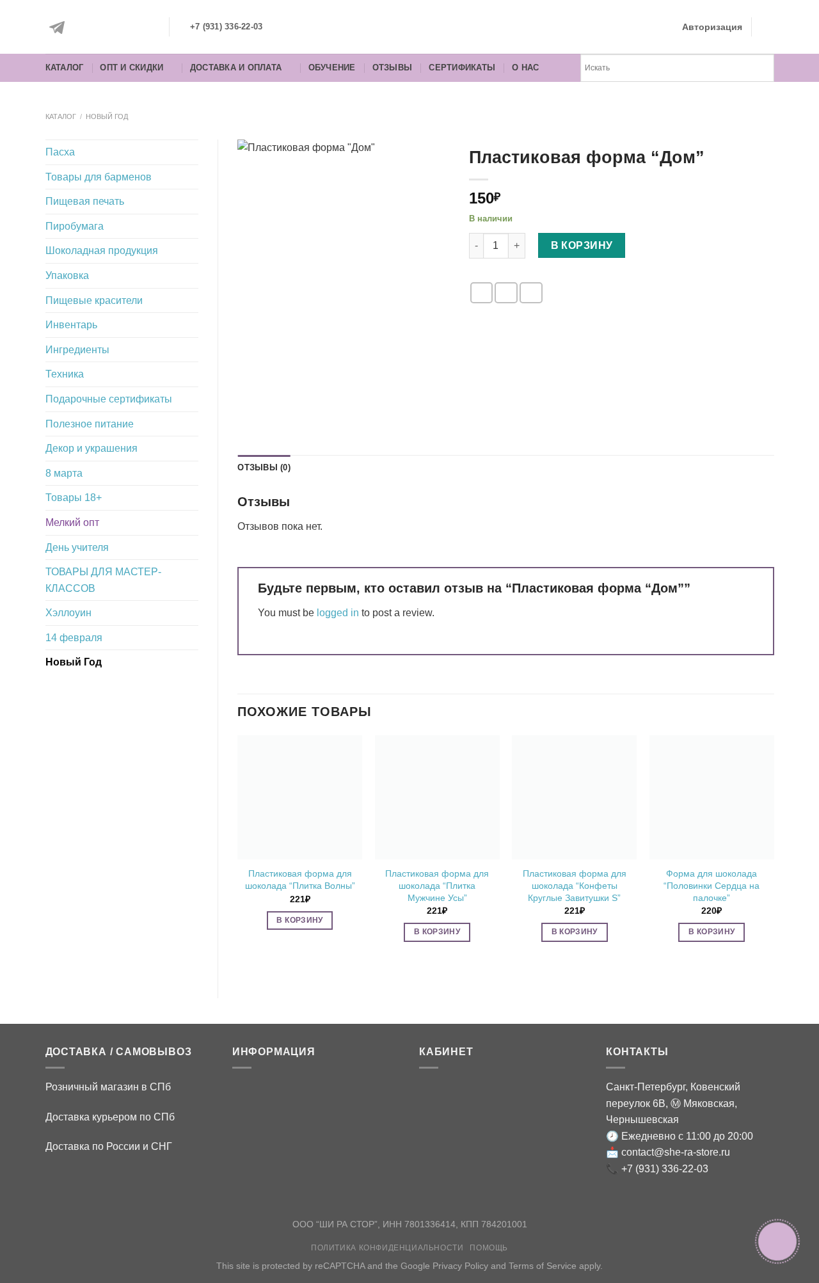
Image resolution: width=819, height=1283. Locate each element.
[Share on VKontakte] (531, 292)
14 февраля (73, 637)
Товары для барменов (98, 176)
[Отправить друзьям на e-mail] (481, 292)
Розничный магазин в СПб (108, 1086)
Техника (64, 374)
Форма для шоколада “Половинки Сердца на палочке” (711, 885)
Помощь (489, 1247)
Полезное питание (89, 423)
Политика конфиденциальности (387, 1247)
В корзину (582, 245)
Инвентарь (71, 324)
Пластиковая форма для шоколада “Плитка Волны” (300, 879)
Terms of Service (542, 1266)
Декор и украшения (91, 448)
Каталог (64, 67)
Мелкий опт (72, 522)
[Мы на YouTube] (145, 27)
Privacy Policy (460, 1266)
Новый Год (107, 116)
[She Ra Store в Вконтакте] (87, 27)
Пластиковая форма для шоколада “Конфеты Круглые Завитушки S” (574, 885)
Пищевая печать (84, 201)
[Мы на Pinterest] (116, 27)
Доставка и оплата (236, 67)
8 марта (64, 473)
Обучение (332, 67)
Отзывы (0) (263, 467)
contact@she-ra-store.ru (675, 1152)
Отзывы (392, 67)
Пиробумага (74, 226)
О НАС (525, 67)
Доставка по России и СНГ (108, 1146)
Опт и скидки (131, 67)
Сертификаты (462, 67)
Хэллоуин (68, 612)
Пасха (60, 152)
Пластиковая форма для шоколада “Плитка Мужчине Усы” (437, 885)
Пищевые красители (94, 300)
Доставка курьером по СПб (110, 1117)
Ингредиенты (77, 349)
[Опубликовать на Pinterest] (506, 292)
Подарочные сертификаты (108, 399)
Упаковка (67, 275)
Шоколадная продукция (101, 250)
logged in (338, 612)
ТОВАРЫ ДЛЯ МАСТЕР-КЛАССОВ (103, 580)
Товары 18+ (73, 497)
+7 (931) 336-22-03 (664, 1168)
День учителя (77, 547)
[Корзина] (767, 27)
